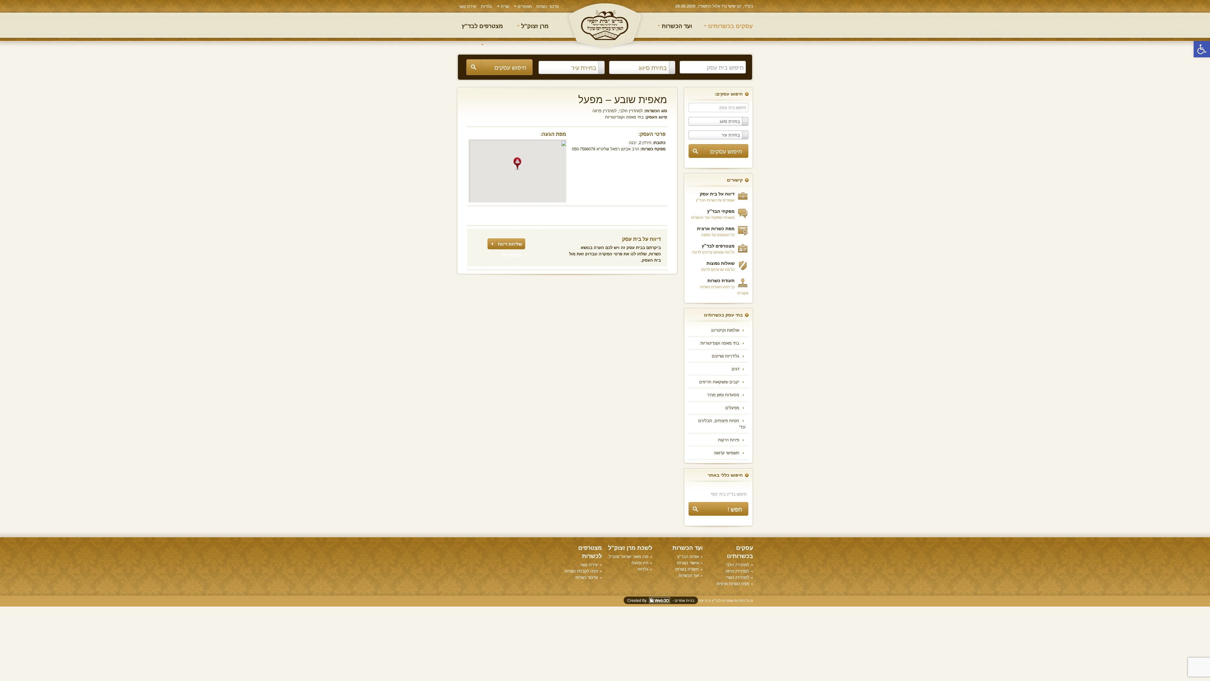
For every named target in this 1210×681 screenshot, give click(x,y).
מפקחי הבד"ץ (721, 211)
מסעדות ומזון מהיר (723, 395)
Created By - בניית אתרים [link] (660, 600)
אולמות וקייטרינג (725, 330)
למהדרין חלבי (631, 111)
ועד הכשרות (676, 26)
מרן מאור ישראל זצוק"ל (628, 556)
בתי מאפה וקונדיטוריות (719, 343)
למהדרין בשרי (737, 577)
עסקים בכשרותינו (729, 26)
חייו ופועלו (639, 563)
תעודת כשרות (721, 280)
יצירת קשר (467, 6)
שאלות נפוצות (720, 263)
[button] (1202, 49)
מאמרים (524, 6)
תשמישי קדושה (726, 453)
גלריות (486, 6)
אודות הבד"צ (688, 556)
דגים (735, 369)
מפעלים (732, 407)
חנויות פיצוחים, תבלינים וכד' (721, 423)
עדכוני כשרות (547, 6)
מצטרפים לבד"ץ (482, 26)
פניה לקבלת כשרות (581, 571)
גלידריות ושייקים (725, 356)
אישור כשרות (688, 563)
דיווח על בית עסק (717, 193)
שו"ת (504, 6)
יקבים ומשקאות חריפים (719, 382)
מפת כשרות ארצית (716, 228)
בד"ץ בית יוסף (605, 25)
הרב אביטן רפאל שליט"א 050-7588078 (605, 149)
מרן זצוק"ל (534, 26)
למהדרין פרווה (604, 111)
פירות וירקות (728, 440)
